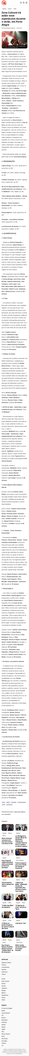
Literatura (4, 988)
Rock (3, 1036)
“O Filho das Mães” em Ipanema (8, 906)
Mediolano (20, 1053)
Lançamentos (5, 967)
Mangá (4, 990)
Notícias (4, 969)
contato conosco (9, 1053)
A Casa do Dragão (7, 1008)
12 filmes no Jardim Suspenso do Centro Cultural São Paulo (8, 925)
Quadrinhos (5, 995)
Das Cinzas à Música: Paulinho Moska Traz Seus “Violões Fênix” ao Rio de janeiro (7, 948)
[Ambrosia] (4, 2)
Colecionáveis (6, 1013)
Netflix (3, 1029)
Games (4, 986)
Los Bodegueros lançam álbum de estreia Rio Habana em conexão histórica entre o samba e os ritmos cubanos (21, 841)
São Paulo (5, 1038)
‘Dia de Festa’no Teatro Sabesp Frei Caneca (8, 884)
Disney (4, 1017)
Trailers (4, 1043)
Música (8, 802)
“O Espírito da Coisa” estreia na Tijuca (20, 907)
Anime (3, 979)
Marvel (3, 1027)
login (15, 812)
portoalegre (13, 802)
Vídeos (4, 974)
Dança (3, 802)
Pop (3, 1031)
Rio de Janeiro (6, 1034)
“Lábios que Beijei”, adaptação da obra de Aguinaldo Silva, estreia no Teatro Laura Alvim (21, 887)
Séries (3, 997)
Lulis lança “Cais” (20, 923)
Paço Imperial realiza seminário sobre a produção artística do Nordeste (7, 864)
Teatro (3, 1000)
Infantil (3, 1024)
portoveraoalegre (22, 802)
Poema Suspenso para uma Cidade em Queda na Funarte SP (20, 865)
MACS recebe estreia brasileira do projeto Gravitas (20, 947)
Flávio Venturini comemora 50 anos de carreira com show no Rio (7, 840)
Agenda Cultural (6, 962)
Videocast (4, 972)
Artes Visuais (5, 981)
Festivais (4, 1022)
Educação (4, 1020)
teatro (3, 804)
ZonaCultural (9, 804)
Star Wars (4, 1041)
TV (2, 1045)
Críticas (4, 965)
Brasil (3, 1010)
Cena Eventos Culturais (9, 28)
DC (3, 1015)
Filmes (3, 983)
